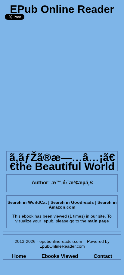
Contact (103, 256)
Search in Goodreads (72, 202)
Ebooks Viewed (60, 256)
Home (19, 256)
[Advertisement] (62, 86)
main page (98, 220)
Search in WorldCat (27, 202)
